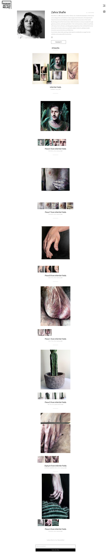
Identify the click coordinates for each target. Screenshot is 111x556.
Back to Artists (91, 12)
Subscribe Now (55, 550)
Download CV (58, 42)
